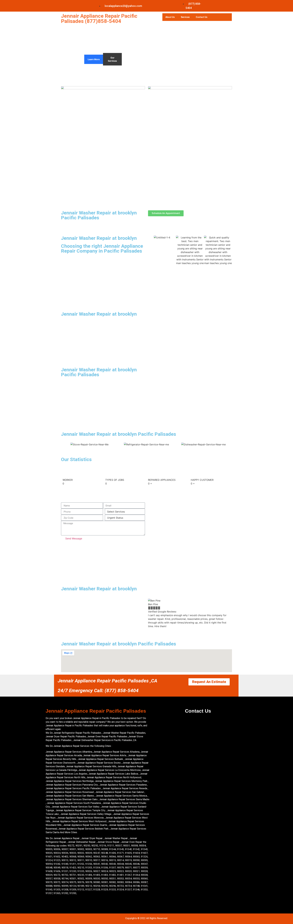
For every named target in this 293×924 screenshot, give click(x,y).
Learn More (94, 59)
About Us (170, 17)
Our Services (112, 59)
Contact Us (201, 17)
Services (185, 17)
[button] (151, 613)
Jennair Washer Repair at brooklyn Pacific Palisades (99, 215)
